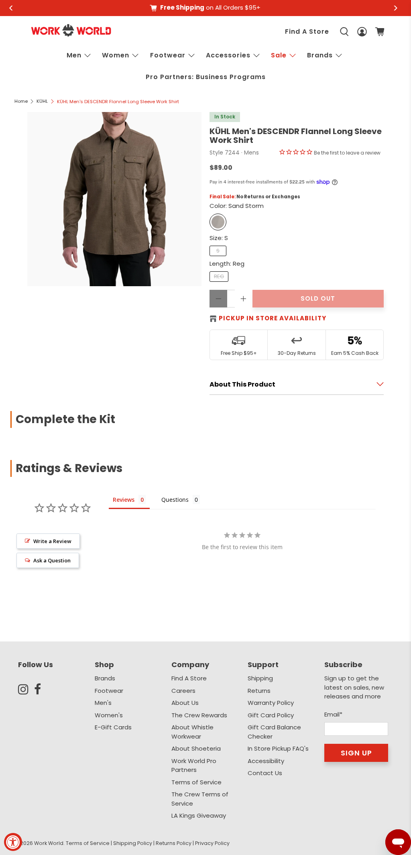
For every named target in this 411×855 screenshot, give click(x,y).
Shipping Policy (132, 843)
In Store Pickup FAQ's (278, 748)
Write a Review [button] (52, 541)
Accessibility (266, 761)
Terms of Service (196, 782)
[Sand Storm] (218, 222)
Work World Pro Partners (193, 765)
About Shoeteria (196, 748)
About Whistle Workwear (192, 732)
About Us (185, 702)
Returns (259, 690)
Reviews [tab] (123, 499)
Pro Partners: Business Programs (206, 76)
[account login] (362, 32)
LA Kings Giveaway (198, 815)
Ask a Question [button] (52, 560)
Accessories (228, 55)
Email (333, 714)
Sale (279, 55)
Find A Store (307, 31)
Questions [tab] (175, 499)
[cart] (380, 32)
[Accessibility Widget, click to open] (13, 842)
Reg (219, 276)
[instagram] (26, 689)
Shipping (260, 678)
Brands (105, 678)
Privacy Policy (212, 843)
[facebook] (42, 689)
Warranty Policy (271, 702)
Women (115, 55)
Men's (103, 702)
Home (21, 101)
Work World (48, 843)
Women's (109, 715)
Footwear (167, 55)
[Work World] (71, 30)
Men (74, 55)
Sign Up (356, 753)
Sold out (318, 298)
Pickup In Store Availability (272, 318)
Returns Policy (173, 843)
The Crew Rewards (199, 715)
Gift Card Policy (271, 715)
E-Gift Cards (113, 727)
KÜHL (42, 101)
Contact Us (265, 773)
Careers (183, 690)
